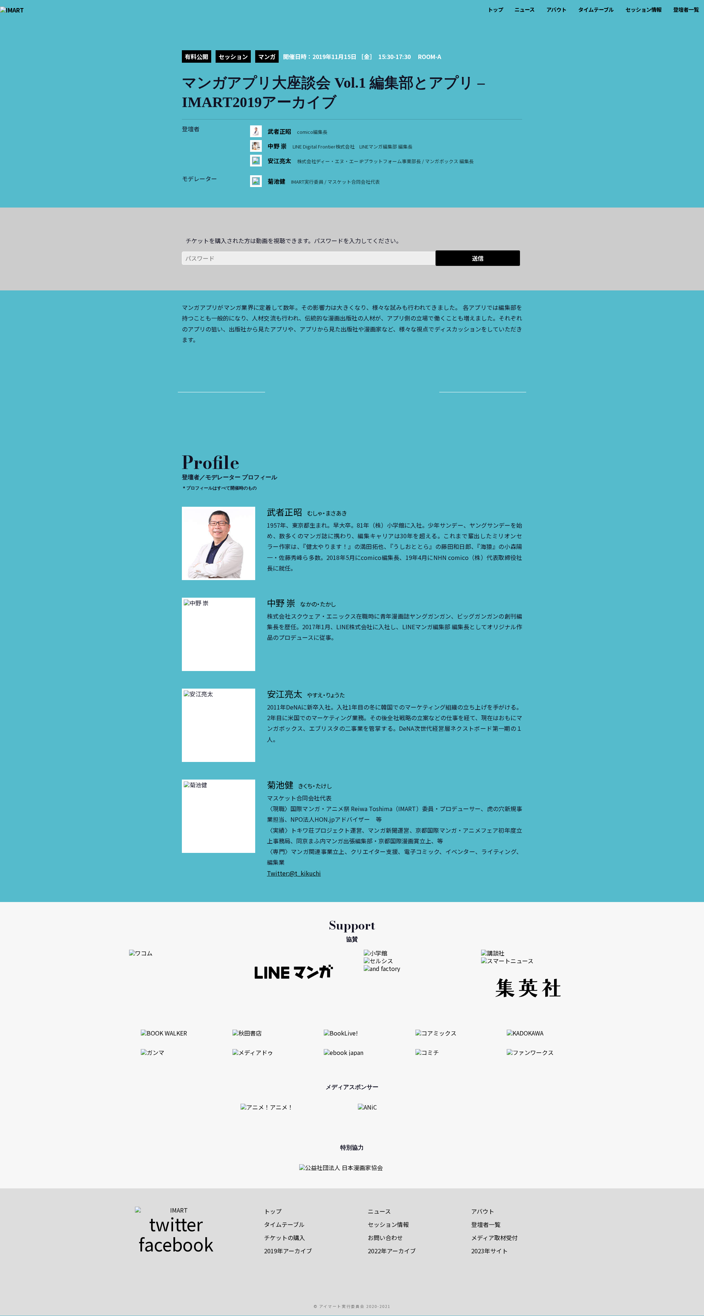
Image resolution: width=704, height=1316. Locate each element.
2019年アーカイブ (288, 1250)
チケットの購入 (284, 1237)
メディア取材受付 (494, 1237)
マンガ (267, 56)
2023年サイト (489, 1250)
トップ (495, 9)
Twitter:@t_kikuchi (294, 873)
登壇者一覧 (686, 9)
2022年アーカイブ (392, 1250)
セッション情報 (643, 9)
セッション (233, 56)
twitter (176, 1223)
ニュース (524, 9)
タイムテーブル (596, 9)
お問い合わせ (385, 1237)
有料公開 (196, 56)
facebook (176, 1244)
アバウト (556, 9)
